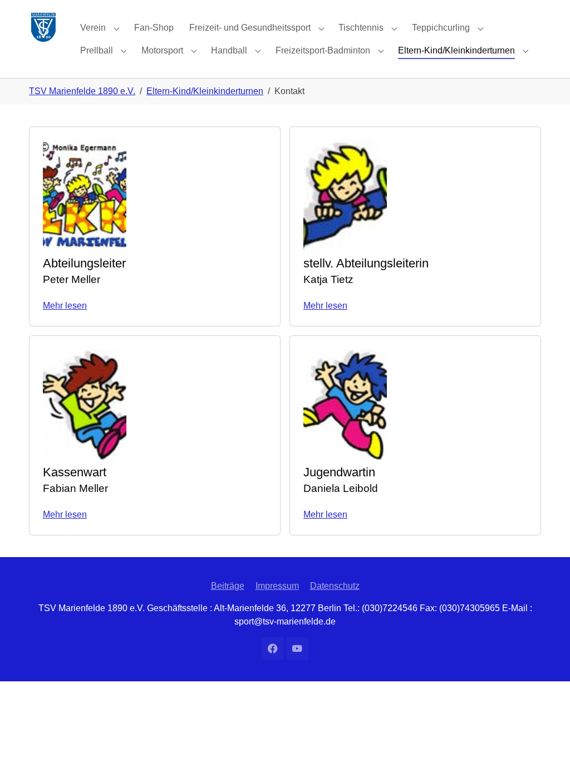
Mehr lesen (65, 305)
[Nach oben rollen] (545, 736)
